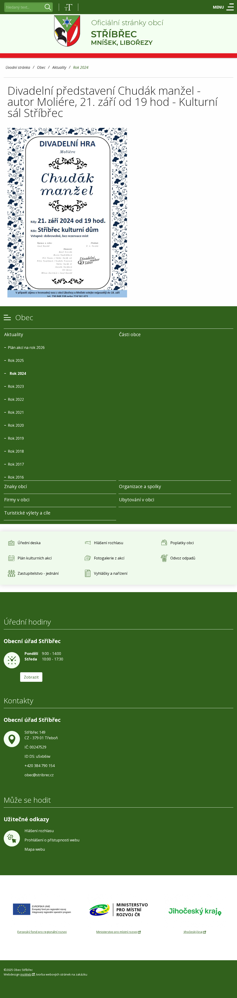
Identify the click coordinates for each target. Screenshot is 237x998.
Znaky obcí (15, 486)
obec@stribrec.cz (39, 774)
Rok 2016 (16, 477)
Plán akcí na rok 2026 (26, 347)
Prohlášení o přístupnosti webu (52, 840)
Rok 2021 (16, 412)
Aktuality (59, 68)
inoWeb (25, 974)
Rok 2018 (16, 451)
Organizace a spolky (140, 486)
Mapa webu (35, 849)
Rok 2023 (16, 386)
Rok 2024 (80, 68)
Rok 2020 (16, 425)
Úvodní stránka (18, 68)
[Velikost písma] (68, 7)
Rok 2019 (16, 438)
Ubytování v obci (136, 499)
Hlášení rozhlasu (39, 830)
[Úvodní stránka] (118, 31)
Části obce (130, 334)
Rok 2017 (16, 464)
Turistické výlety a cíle (27, 513)
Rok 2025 (16, 360)
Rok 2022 (16, 399)
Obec (41, 68)
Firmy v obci (16, 499)
